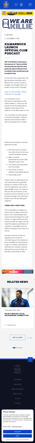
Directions (17, 394)
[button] (29, 338)
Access (17, 398)
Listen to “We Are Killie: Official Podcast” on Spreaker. (15, 93)
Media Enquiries (17, 389)
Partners (17, 380)
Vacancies (17, 384)
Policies (17, 403)
